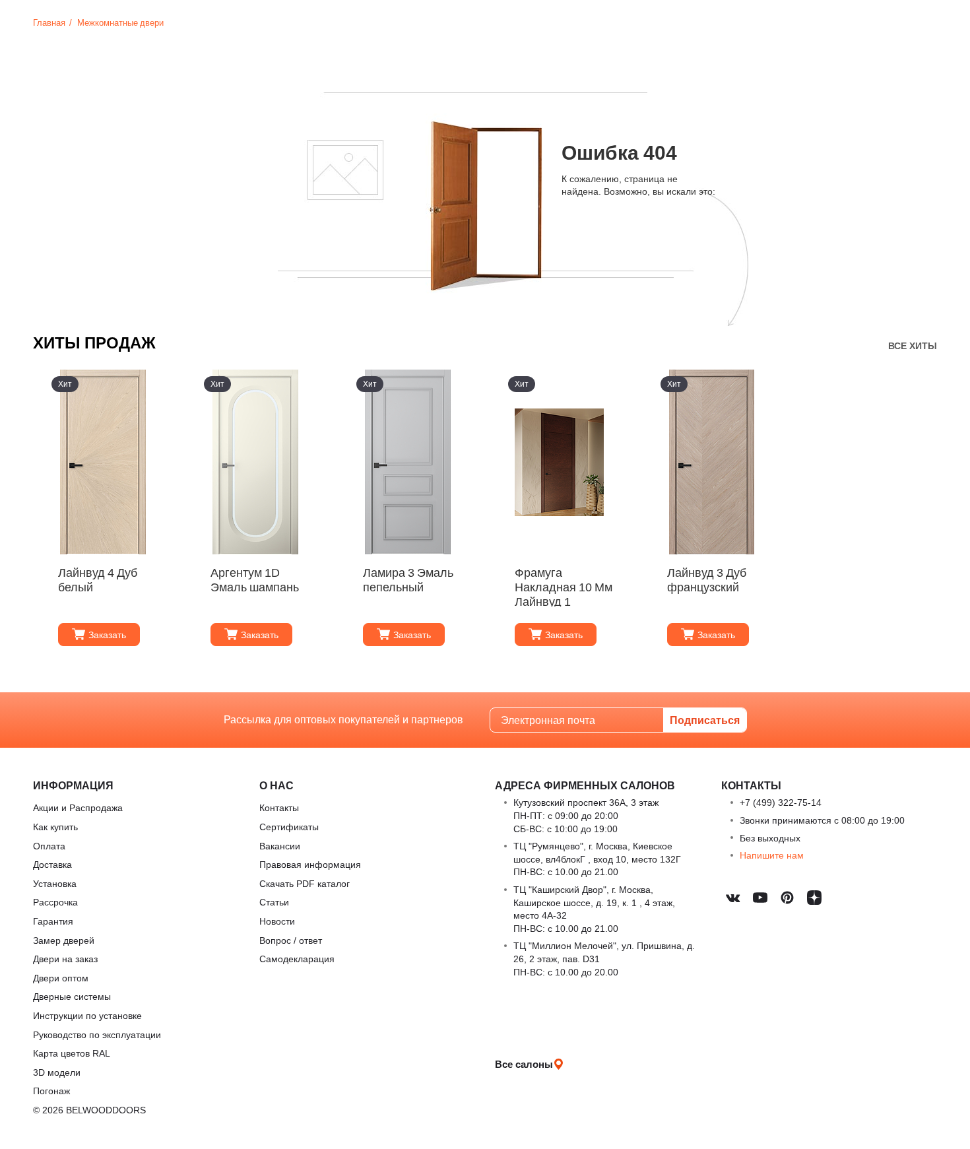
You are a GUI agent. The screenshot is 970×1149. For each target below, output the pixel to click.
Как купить (55, 826)
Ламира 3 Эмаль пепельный (408, 580)
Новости (277, 921)
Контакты (279, 807)
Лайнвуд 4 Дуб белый (97, 580)
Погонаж (51, 1090)
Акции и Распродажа (78, 807)
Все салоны (524, 1063)
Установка (55, 883)
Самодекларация (297, 958)
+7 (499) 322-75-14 (781, 802)
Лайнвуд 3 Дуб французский (706, 580)
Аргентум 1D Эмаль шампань (254, 580)
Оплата (49, 845)
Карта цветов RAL (71, 1053)
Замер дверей (63, 940)
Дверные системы (72, 996)
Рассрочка (55, 902)
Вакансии (279, 845)
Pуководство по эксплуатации (97, 1034)
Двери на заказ (65, 958)
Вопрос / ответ (290, 940)
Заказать (107, 634)
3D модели (57, 1072)
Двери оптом (60, 977)
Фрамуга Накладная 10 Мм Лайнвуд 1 (563, 586)
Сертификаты (289, 826)
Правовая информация (310, 864)
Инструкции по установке (87, 1015)
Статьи (274, 902)
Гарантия (53, 921)
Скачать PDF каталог (304, 883)
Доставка (52, 864)
